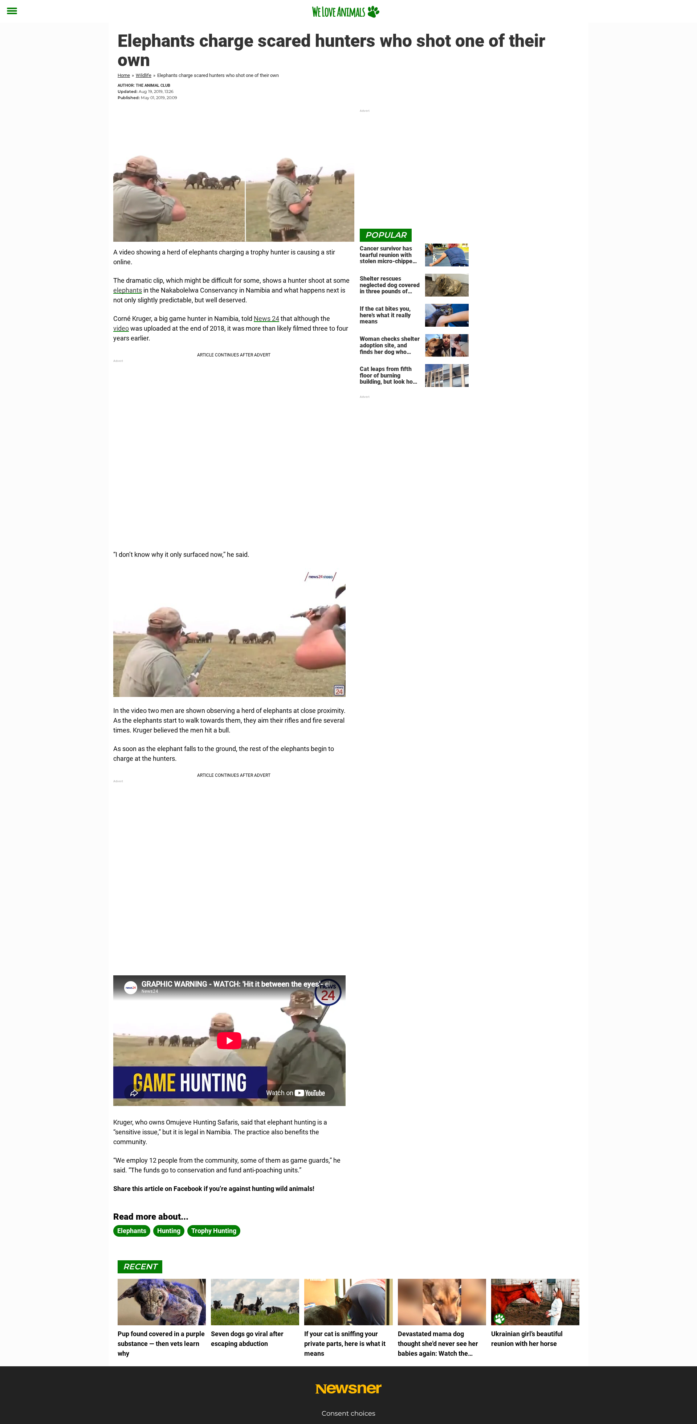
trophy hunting (213, 1231)
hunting (168, 1231)
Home (124, 75)
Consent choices (348, 1413)
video (121, 328)
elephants (127, 290)
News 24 (266, 318)
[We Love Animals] (345, 11)
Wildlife (143, 75)
